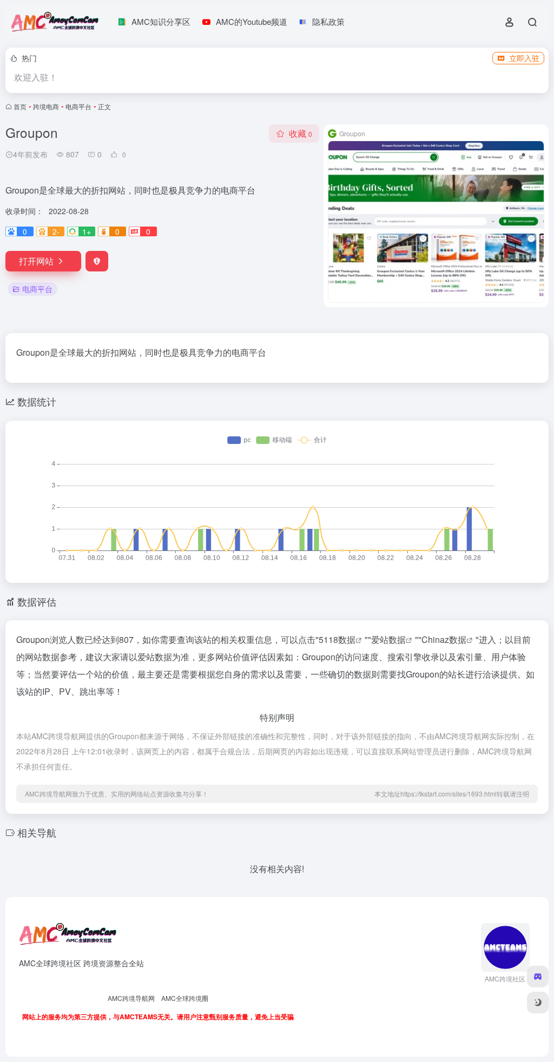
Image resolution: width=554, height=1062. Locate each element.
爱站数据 (388, 639)
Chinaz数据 (443, 639)
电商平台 (78, 106)
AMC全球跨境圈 (184, 998)
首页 (20, 106)
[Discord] (538, 976)
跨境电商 (46, 106)
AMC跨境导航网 (131, 998)
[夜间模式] (538, 1002)
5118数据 (337, 639)
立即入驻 (524, 57)
